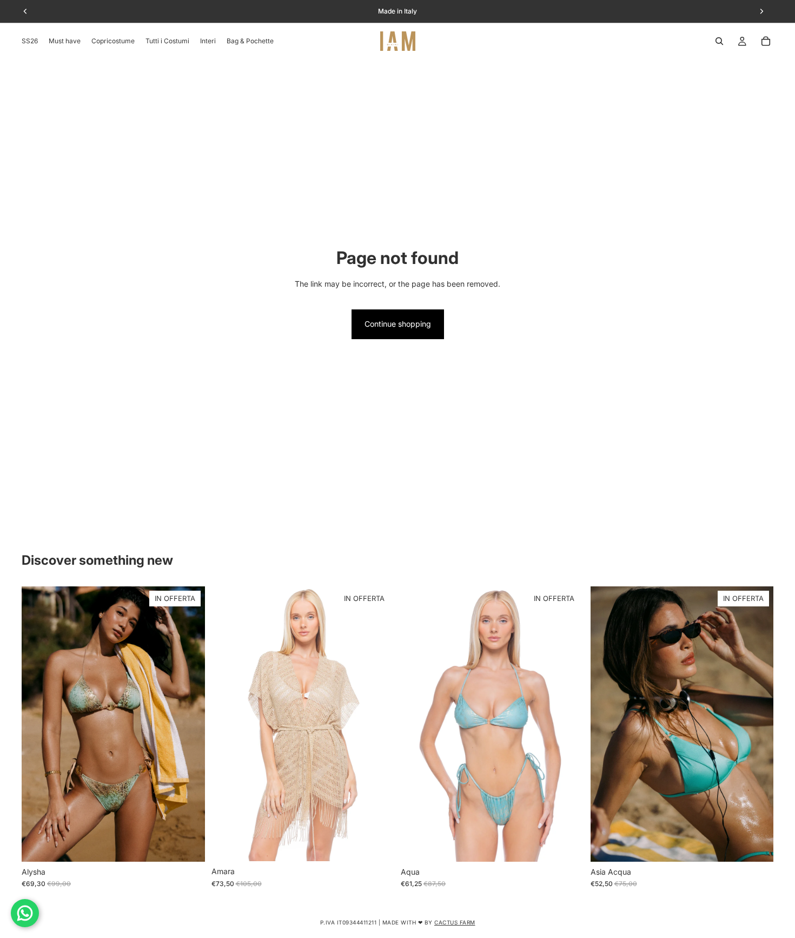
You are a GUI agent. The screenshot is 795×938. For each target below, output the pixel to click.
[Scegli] (188, 845)
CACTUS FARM (454, 922)
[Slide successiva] (189, 724)
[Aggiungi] (377, 845)
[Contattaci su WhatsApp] (25, 913)
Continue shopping (398, 323)
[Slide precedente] (38, 724)
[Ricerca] (719, 41)
